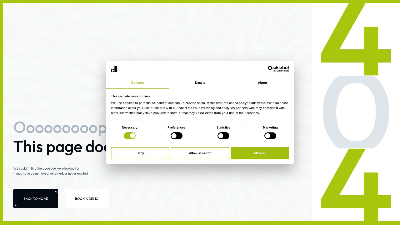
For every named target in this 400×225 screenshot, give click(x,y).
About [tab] (262, 82)
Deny (140, 153)
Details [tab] (200, 82)
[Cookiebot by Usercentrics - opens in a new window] (271, 69)
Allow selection (200, 153)
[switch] (176, 135)
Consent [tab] (137, 82)
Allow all (260, 153)
